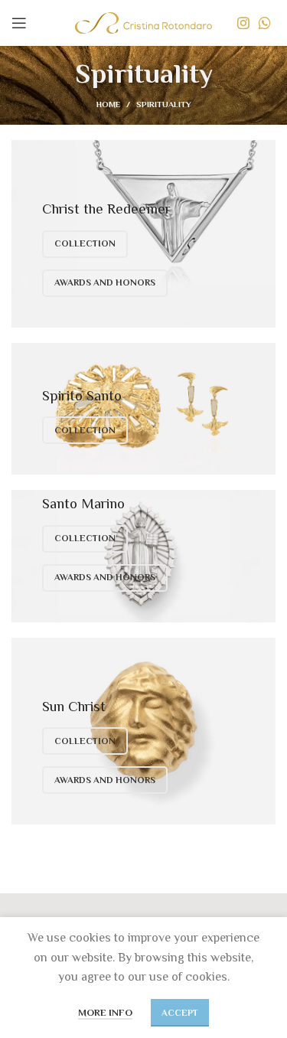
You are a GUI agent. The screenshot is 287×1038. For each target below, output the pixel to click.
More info (105, 1012)
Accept (179, 1012)
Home (108, 104)
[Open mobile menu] (19, 23)
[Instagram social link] (243, 22)
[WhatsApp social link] (265, 22)
